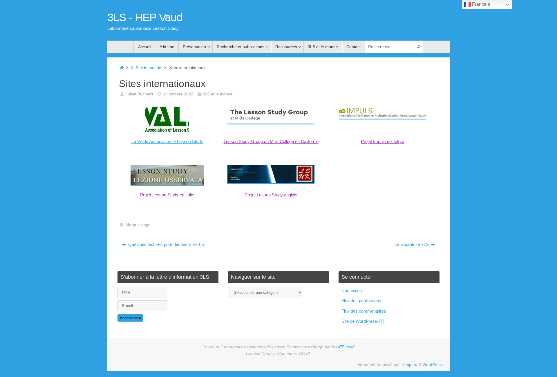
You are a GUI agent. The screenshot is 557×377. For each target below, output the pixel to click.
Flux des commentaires (363, 311)
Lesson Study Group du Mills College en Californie (271, 141)
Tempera (409, 364)
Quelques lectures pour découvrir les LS (165, 244)
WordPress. (433, 364)
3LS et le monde (146, 68)
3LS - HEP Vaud (144, 17)
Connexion (351, 290)
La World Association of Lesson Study (167, 141)
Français (480, 4)
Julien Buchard (139, 94)
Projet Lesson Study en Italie (167, 194)
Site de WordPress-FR (362, 321)
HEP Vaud (345, 347)
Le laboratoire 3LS (412, 244)
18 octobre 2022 (178, 94)
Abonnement (130, 318)
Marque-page (138, 225)
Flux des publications (361, 300)
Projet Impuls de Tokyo (382, 141)
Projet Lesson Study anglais (271, 194)
